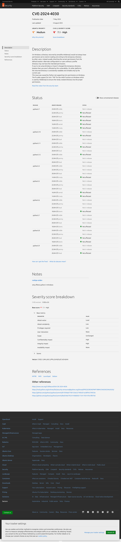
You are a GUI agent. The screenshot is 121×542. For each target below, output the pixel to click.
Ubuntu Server (7, 460)
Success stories (45, 451)
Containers (6, 478)
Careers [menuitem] (81, 1)
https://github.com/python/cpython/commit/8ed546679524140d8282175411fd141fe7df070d (63, 395)
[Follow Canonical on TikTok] (108, 512)
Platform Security (38, 6)
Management (58, 446)
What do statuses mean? (58, 261)
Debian (54, 376)
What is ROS (44, 442)
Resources (69, 428)
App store (35, 446)
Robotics (5, 442)
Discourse (67, 487)
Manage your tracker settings (94, 532)
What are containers (39, 478)
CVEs (79, 6)
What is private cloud (58, 465)
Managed (46, 424)
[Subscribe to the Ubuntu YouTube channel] (103, 512)
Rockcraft (95, 478)
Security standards (68, 6)
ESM (48, 6)
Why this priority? (38, 37)
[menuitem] (111, 1)
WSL (47, 483)
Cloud (4, 465)
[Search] (118, 1)
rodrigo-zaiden (37, 280)
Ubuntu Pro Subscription (40, 492)
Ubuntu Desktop (8, 456)
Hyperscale (36, 460)
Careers (51, 512)
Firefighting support (79, 487)
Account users (51, 487)
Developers (47, 456)
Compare (51, 474)
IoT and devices (88, 497)
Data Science (45, 437)
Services (54, 451)
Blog (57, 512)
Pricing (59, 487)
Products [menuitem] (33, 1)
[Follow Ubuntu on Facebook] (88, 512)
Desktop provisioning (57, 492)
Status (7, 50)
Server (42, 483)
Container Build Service (82, 478)
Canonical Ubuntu (7, 1)
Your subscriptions (38, 487)
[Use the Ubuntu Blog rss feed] (112, 512)
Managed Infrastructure (58, 497)
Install (34, 419)
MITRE (34, 376)
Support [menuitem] (52, 1)
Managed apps (37, 433)
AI (32, 497)
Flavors (55, 456)
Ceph (4, 424)
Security (5, 469)
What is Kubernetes (38, 428)
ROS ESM (35, 442)
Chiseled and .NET (67, 478)
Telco (61, 501)
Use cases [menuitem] (43, 1)
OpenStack (6, 419)
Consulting (54, 424)
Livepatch (56, 6)
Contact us (7, 512)
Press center (73, 512)
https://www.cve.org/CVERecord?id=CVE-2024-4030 (49, 386)
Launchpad (46, 376)
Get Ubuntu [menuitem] (72, 1)
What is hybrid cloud (73, 465)
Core (52, 483)
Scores (39, 353)
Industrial (45, 501)
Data (36, 497)
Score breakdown (58, 37)
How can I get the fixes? (40, 261)
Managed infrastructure (10, 433)
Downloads (6, 483)
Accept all (111, 532)
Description (8, 47)
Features (35, 451)
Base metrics (41, 313)
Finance (67, 501)
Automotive (36, 501)
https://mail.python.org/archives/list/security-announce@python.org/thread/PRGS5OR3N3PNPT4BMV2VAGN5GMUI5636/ (73, 389)
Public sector (53, 501)
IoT (3, 446)
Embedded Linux (46, 446)
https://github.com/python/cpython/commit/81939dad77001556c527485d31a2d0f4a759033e (63, 392)
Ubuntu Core (6, 451)
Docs (61, 424)
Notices (86, 6)
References (8, 60)
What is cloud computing (40, 465)
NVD (39, 376)
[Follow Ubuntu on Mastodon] (83, 512)
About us (35, 512)
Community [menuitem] (61, 1)
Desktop (35, 483)
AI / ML (4, 437)
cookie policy (42, 536)
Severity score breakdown (13, 57)
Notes (7, 54)
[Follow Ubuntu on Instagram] (98, 512)
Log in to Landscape (73, 474)
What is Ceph (36, 424)
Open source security (75, 497)
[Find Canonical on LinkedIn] (93, 512)
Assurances (96, 6)
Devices (69, 492)
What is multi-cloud (88, 465)
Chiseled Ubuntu (53, 478)
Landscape (6, 474)
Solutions (5, 497)
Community (54, 442)
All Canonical (110, 1)
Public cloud (101, 465)
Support (40, 419)
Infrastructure (44, 497)
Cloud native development (104, 497)
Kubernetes (6, 428)
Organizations (36, 456)
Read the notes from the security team (45, 86)
